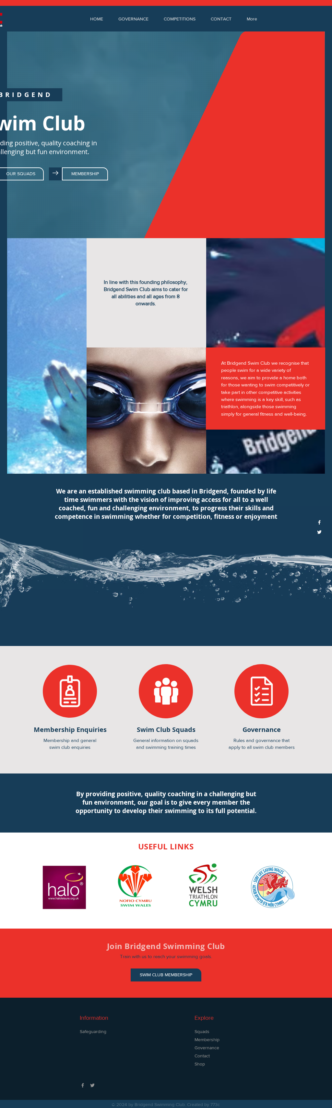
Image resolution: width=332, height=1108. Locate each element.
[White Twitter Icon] (319, 532)
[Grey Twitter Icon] (92, 1085)
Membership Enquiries (70, 729)
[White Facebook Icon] (319, 522)
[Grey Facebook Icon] (83, 1085)
